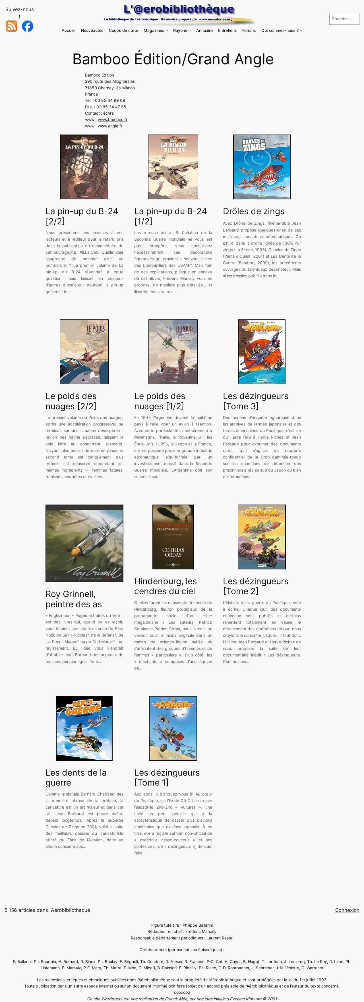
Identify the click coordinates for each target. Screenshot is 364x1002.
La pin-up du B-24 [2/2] (82, 216)
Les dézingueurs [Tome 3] (256, 401)
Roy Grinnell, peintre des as (74, 599)
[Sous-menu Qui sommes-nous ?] (301, 30)
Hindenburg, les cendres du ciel (165, 586)
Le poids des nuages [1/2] (159, 401)
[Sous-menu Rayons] (189, 30)
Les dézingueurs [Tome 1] (167, 778)
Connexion (347, 910)
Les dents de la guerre (76, 778)
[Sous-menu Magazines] (167, 30)
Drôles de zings (254, 211)
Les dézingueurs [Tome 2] (256, 586)
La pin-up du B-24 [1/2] (170, 216)
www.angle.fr (110, 125)
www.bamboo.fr (112, 119)
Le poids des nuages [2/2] (71, 401)
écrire (108, 113)
